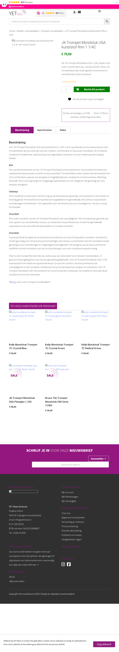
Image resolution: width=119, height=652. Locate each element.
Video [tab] (63, 130)
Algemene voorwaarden (73, 517)
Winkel (20, 31)
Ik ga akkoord (104, 644)
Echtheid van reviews (72, 534)
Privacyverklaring (70, 526)
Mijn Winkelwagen (70, 496)
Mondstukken (32, 31)
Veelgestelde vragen (72, 539)
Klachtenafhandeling (71, 530)
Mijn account (67, 492)
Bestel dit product (94, 89)
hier (14, 282)
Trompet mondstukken (52, 31)
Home (12, 31)
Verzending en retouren (73, 521)
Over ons (66, 513)
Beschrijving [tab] (22, 130)
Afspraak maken (16, 581)
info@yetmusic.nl (23, 519)
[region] (59, 643)
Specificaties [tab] (44, 130)
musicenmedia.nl (67, 594)
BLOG (12, 576)
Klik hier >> (34, 564)
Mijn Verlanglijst (69, 501)
